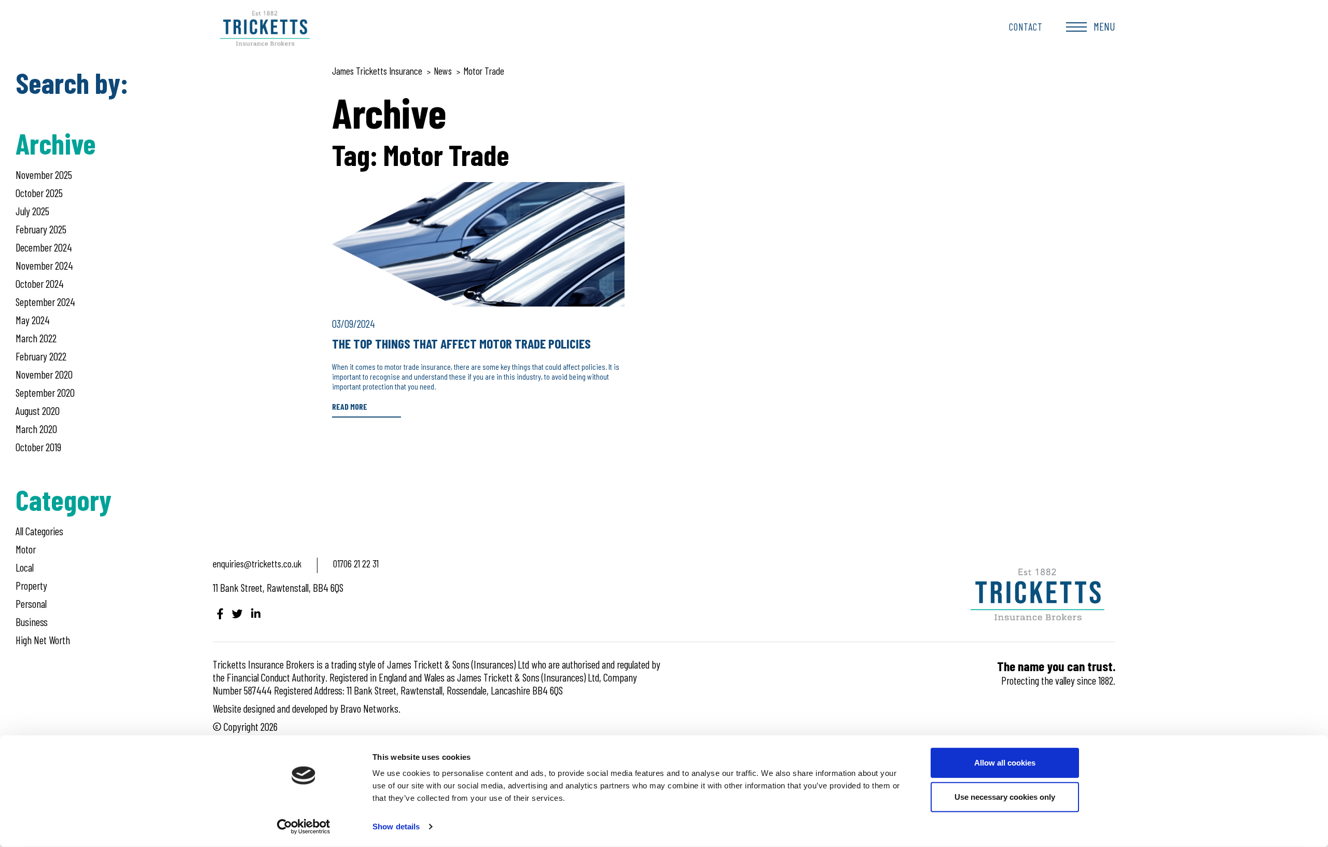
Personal (31, 603)
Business (32, 621)
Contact (1026, 27)
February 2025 (41, 229)
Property (31, 585)
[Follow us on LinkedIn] (255, 613)
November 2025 (44, 174)
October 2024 (40, 283)
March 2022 (36, 337)
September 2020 (45, 392)
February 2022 (41, 356)
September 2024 (45, 301)
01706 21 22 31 (356, 564)
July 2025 (32, 210)
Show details (396, 826)
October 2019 (38, 446)
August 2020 (38, 410)
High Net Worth (43, 639)
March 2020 (36, 428)
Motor (26, 549)
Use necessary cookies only (1005, 796)
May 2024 (33, 319)
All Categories (39, 530)
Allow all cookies (1004, 762)
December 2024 (44, 247)
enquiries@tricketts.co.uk (257, 564)
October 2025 (39, 192)
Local (25, 567)
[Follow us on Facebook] (220, 613)
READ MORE (349, 406)
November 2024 (44, 265)
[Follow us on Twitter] (237, 613)
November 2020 (44, 374)
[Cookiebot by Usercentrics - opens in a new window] (303, 827)
